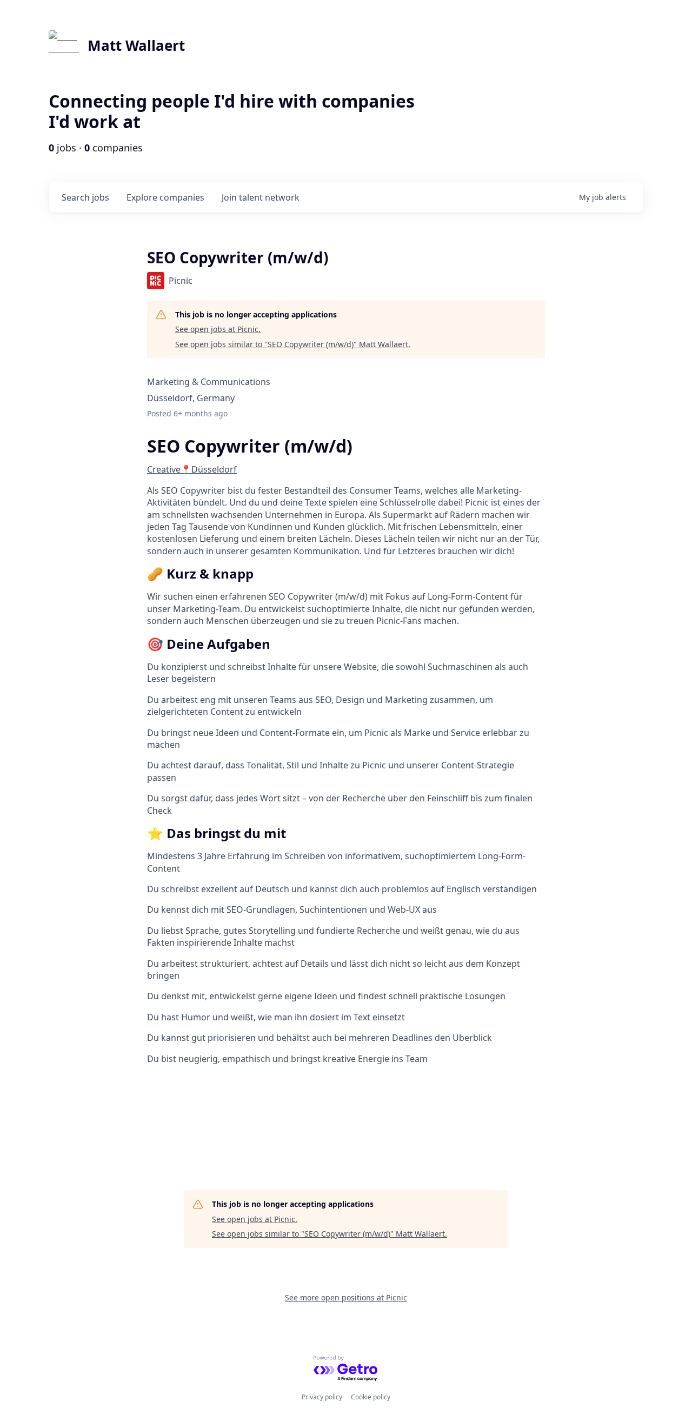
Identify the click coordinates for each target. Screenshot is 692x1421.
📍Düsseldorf (209, 469)
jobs (85, 197)
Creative (164, 469)
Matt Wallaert (136, 45)
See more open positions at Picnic (346, 1297)
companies (165, 197)
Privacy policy (322, 1397)
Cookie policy (370, 1397)
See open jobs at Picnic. (218, 329)
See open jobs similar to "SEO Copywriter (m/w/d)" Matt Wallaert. (292, 344)
